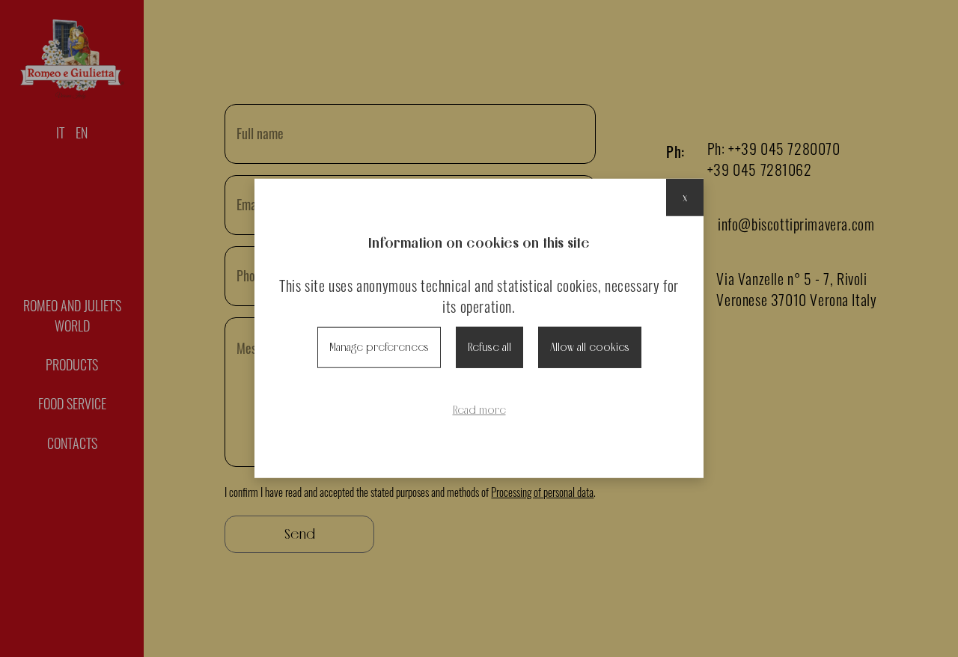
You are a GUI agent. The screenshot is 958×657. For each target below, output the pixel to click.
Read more (479, 410)
